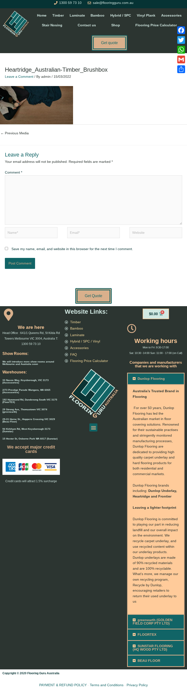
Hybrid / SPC (120, 15)
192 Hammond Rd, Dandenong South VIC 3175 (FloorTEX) (29, 400)
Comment (13, 172)
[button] (93, 427)
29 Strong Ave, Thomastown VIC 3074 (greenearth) (24, 410)
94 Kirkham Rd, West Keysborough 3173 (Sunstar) (26, 430)
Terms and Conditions (106, 685)
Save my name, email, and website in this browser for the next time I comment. (72, 249)
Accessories (171, 15)
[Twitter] (181, 40)
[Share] (181, 69)
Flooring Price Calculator (156, 25)
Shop (115, 25)
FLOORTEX (147, 634)
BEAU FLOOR (149, 661)
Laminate (77, 15)
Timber (58, 15)
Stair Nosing (52, 25)
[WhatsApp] (181, 50)
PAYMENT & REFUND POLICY (63, 685)
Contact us (87, 25)
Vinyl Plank (146, 15)
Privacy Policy (137, 685)
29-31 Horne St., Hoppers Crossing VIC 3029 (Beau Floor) (28, 420)
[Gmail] (181, 59)
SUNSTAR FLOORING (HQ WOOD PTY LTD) (153, 647)
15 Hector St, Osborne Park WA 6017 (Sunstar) (29, 438)
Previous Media (14, 133)
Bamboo (97, 15)
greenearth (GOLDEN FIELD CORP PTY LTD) (153, 621)
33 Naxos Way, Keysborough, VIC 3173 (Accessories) (25, 381)
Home (42, 15)
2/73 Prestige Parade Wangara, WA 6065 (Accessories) (26, 391)
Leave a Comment (19, 76)
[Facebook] (181, 30)
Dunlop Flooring (151, 379)
